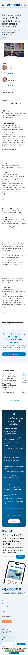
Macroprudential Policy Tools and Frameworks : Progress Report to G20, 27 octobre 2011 (13, 280)
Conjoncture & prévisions (10, 598)
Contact (4, 611)
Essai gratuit (7, 621)
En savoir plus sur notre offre (14, 359)
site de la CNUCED (16, 212)
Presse (4, 614)
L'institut (5, 607)
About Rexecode (7, 616)
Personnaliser (14, 653)
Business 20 (7, 289)
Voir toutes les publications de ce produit (14, 354)
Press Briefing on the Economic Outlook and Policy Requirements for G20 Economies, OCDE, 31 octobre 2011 (14, 165)
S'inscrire (20, 556)
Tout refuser (19, 650)
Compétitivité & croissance (11, 601)
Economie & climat (8, 604)
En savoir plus (14, 521)
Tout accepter (10, 650)
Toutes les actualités (14, 400)
